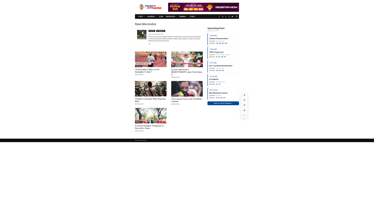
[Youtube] (232, 16)
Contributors (139, 66)
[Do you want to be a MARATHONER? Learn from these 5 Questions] (187, 59)
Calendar (150, 16)
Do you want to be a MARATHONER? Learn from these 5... (186, 72)
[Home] (244, 95)
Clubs (161, 16)
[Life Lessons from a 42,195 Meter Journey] (187, 89)
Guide (137, 95)
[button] (236, 17)
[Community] (244, 110)
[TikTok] (225, 16)
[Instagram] (222, 16)
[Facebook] (219, 16)
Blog (173, 66)
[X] (229, 16)
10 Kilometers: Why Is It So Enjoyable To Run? (147, 70)
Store (192, 16)
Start (140, 16)
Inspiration (170, 16)
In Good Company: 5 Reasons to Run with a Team (149, 127)
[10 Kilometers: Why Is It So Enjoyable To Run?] (151, 59)
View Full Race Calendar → (223, 103)
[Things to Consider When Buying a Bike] (151, 88)
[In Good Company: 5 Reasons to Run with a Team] (151, 115)
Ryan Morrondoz (139, 74)
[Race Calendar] (244, 100)
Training (182, 16)
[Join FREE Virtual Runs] (244, 105)
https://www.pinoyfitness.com (156, 34)
